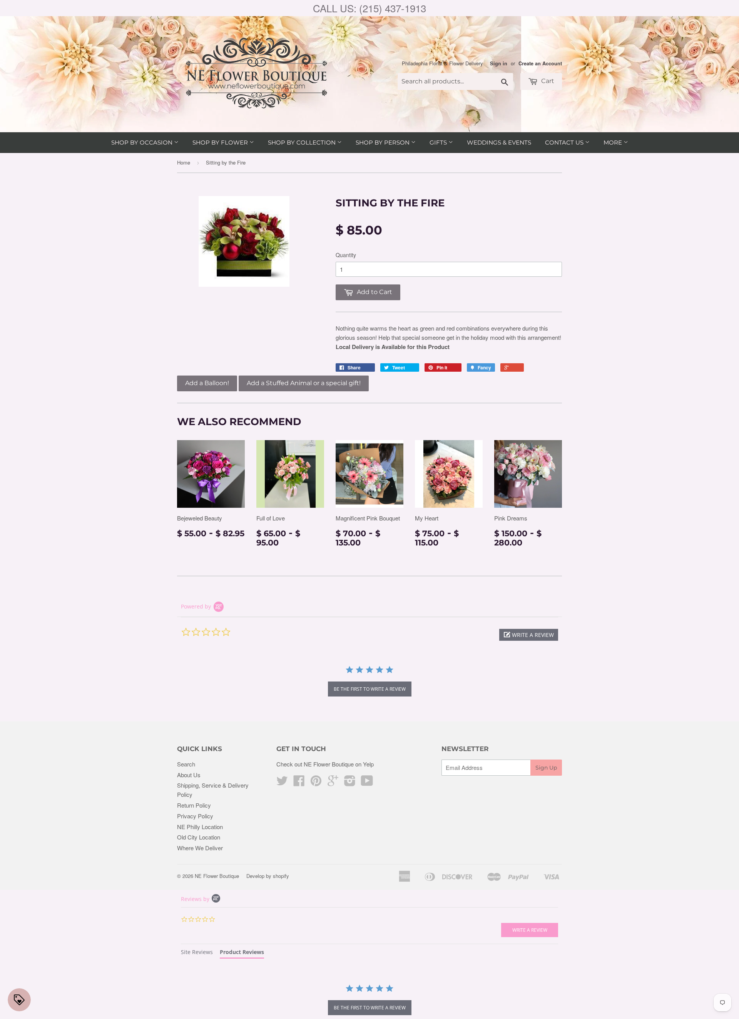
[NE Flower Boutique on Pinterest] (316, 783)
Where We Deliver (200, 848)
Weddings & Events (499, 142)
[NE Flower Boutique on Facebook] (299, 783)
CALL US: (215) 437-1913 (369, 8)
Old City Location (198, 837)
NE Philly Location (200, 827)
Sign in (498, 63)
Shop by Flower (220, 142)
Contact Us (565, 142)
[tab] (197, 953)
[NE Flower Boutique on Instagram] (350, 783)
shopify (281, 875)
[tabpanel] (369, 1000)
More (614, 142)
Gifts (439, 142)
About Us (189, 775)
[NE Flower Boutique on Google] (333, 783)
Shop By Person (383, 142)
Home (183, 162)
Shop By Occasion (142, 142)
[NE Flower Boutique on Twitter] (282, 783)
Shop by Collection (302, 142)
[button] (528, 635)
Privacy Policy (195, 816)
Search (186, 764)
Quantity (346, 255)
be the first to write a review (370, 689)
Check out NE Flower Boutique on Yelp (325, 764)
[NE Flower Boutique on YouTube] (367, 783)
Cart (547, 81)
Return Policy (194, 805)
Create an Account (540, 63)
